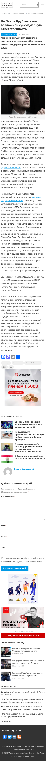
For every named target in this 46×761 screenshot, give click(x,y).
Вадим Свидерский (24, 469)
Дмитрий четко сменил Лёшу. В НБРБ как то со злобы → (23, 693)
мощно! (7, 721)
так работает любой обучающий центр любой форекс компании (22, 715)
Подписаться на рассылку (23, 635)
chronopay (6, 363)
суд (11, 367)
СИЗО (4, 367)
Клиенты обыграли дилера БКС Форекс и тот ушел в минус (26, 649)
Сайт (3, 547)
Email (4, 536)
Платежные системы (17, 13)
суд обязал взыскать (10, 167)
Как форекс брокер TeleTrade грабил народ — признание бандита (28, 661)
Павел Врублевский (33, 363)
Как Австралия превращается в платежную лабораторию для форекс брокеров (29, 436)
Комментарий (8, 496)
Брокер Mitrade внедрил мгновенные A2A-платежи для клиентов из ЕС (28, 424)
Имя (3, 525)
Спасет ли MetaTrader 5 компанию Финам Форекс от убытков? (27, 674)
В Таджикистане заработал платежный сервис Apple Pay (30, 457)
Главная (4, 13)
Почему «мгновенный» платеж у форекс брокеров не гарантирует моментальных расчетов (28, 448)
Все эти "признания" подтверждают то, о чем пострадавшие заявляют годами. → (22, 708)
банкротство (17, 363)
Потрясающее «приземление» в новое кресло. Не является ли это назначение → (22, 700)
